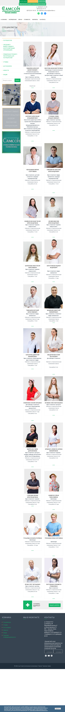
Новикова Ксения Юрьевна (32, 403)
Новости (6, 70)
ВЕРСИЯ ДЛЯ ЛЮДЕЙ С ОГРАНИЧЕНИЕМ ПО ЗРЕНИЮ (33, 4)
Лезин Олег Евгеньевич (32, 584)
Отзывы (5, 62)
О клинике (4, 19)
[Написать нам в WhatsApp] (39, 13)
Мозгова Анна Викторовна (54, 68)
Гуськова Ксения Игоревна (32, 538)
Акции (5, 74)
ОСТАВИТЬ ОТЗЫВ (42, 1)
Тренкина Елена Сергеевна (54, 538)
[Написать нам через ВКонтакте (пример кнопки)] (45, 13)
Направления (13, 19)
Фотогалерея (7, 66)
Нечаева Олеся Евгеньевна (54, 403)
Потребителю (7, 40)
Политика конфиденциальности (38, 710)
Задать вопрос (55, 605)
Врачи (20, 19)
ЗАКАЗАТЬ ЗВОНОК (23, 1)
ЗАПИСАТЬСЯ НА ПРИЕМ (32, 1)
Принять (57, 708)
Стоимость (27, 19)
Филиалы (35, 19)
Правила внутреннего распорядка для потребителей (10, 56)
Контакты (42, 19)
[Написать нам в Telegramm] (42, 13)
